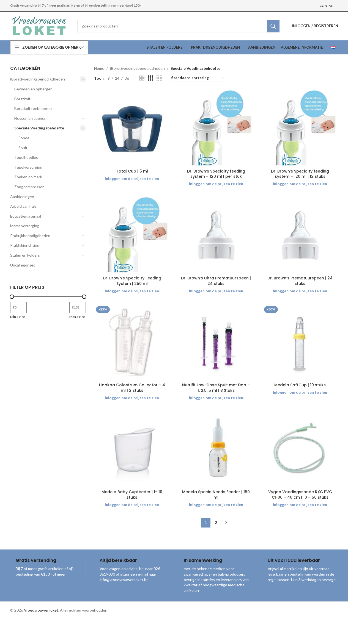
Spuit (23, 147)
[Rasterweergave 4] (159, 78)
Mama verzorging (24, 225)
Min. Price (17, 317)
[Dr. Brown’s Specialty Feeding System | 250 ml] (132, 235)
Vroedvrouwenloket (41, 610)
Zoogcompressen (29, 186)
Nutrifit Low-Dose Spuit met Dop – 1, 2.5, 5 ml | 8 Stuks (216, 387)
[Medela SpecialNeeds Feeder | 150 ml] (216, 449)
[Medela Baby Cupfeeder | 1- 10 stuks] (132, 449)
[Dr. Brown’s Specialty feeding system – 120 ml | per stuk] (216, 128)
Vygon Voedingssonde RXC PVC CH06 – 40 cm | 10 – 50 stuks (300, 494)
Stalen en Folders (25, 255)
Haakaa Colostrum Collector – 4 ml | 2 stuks (132, 387)
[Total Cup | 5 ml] (132, 128)
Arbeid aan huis (23, 206)
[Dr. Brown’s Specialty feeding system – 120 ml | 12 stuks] (300, 128)
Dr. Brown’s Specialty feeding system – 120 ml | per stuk (216, 173)
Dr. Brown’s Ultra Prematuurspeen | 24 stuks (216, 280)
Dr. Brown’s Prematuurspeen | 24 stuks (300, 280)
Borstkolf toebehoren (33, 108)
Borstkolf (22, 98)
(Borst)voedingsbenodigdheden (37, 79)
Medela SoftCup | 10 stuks (300, 385)
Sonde (23, 137)
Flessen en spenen (30, 118)
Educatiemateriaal (25, 216)
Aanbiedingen (22, 196)
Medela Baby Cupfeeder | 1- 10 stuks (132, 494)
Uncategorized (22, 265)
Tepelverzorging (28, 167)
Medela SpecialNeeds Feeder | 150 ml (216, 494)
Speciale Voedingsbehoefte (39, 128)
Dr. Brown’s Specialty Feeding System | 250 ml (132, 280)
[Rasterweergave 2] (141, 78)
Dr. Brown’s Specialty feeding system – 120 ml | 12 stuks (300, 173)
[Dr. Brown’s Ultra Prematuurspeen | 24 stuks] (216, 235)
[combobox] (178, 26)
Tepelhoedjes (26, 157)
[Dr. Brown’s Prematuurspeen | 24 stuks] (300, 235)
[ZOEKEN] (273, 26)
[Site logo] (39, 25)
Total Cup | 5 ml (132, 171)
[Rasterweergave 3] (150, 78)
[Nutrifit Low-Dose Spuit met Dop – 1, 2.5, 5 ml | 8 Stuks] (216, 342)
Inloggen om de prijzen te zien (132, 178)
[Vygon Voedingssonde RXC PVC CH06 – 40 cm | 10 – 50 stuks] (300, 449)
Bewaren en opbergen (33, 89)
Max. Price (77, 317)
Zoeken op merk (28, 176)
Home (99, 68)
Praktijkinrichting (24, 245)
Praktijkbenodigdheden (30, 235)
